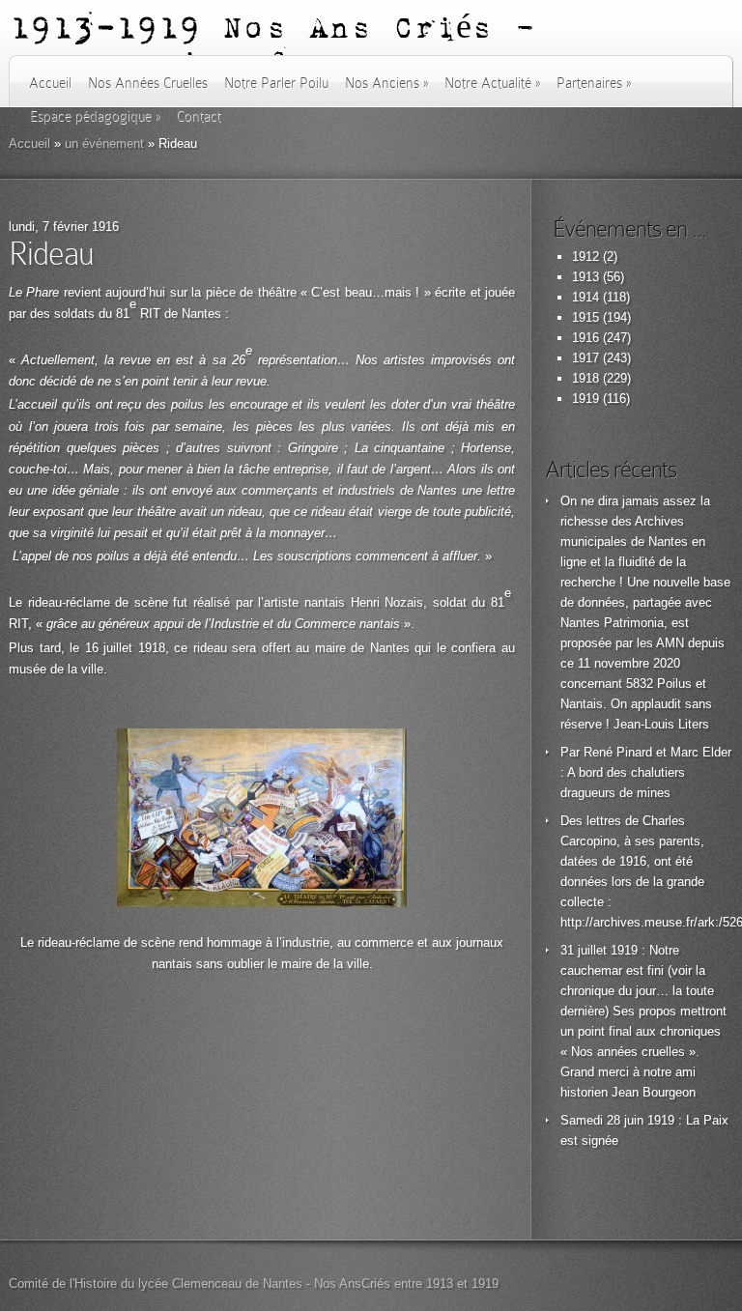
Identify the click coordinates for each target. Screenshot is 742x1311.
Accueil (50, 83)
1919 (585, 398)
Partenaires (593, 83)
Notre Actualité (492, 83)
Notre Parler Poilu (276, 83)
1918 (585, 378)
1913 (585, 277)
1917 (585, 358)
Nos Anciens (386, 83)
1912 (585, 256)
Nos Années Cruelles (148, 83)
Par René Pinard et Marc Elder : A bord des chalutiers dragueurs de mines (645, 772)
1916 (585, 337)
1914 (585, 297)
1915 (585, 317)
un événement (104, 143)
